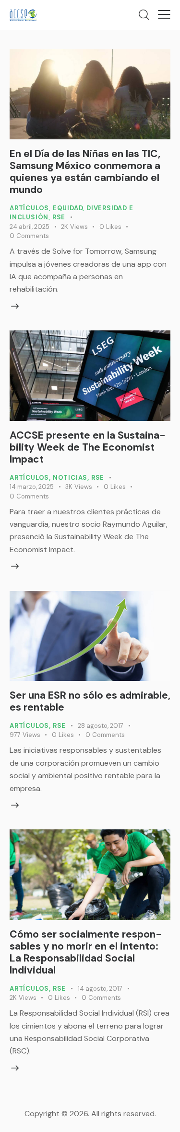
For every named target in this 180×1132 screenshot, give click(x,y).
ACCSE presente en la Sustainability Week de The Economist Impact (88, 447)
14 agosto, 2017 (100, 989)
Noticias (70, 478)
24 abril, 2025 (29, 227)
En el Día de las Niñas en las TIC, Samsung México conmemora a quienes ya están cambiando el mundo (85, 171)
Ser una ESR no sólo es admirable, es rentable (90, 701)
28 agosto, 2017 (100, 726)
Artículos (29, 208)
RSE (58, 217)
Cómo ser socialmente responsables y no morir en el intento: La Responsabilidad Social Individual (86, 952)
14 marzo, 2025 (32, 487)
